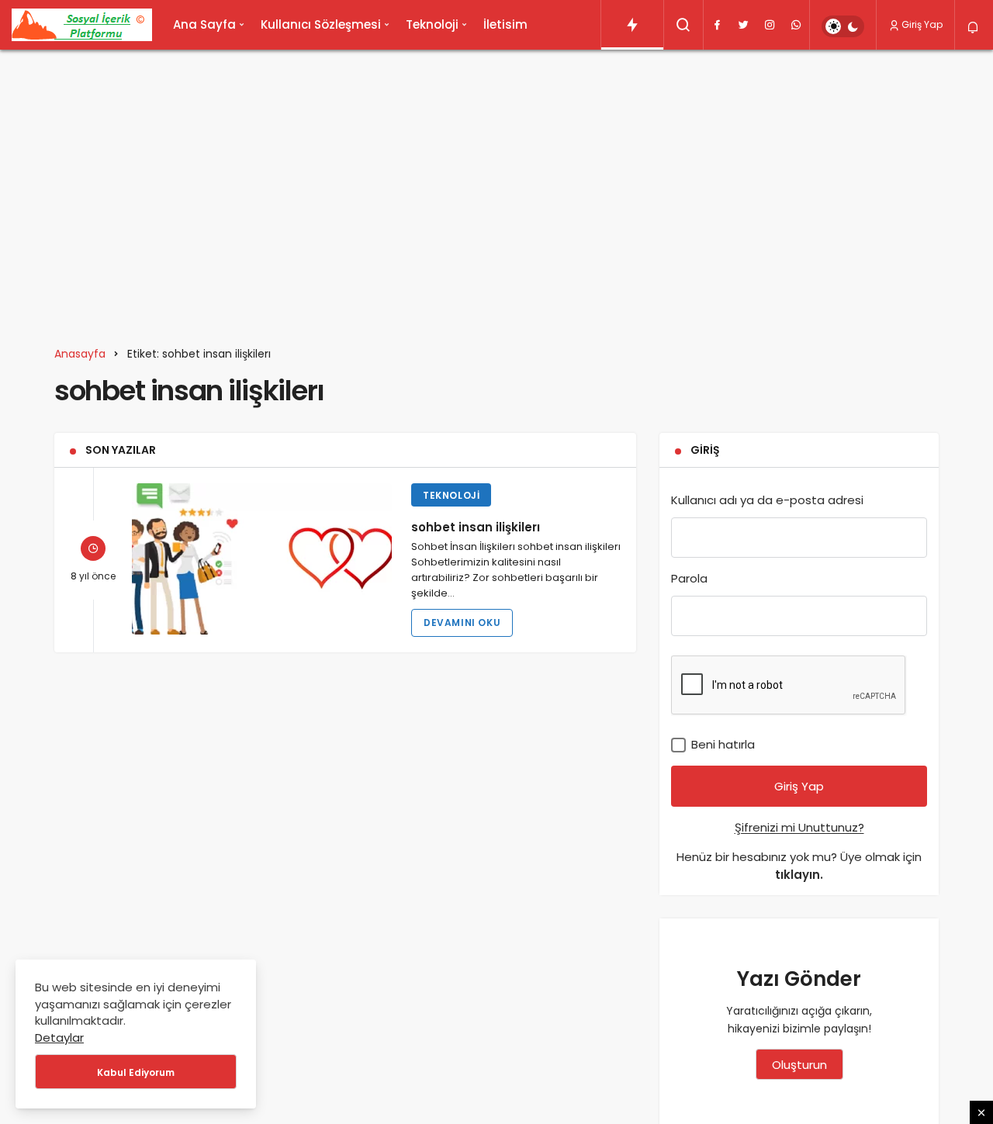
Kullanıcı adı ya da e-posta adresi (767, 500)
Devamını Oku (462, 622)
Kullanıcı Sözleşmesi (321, 24)
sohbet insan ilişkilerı (475, 526)
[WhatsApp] (796, 24)
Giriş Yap (922, 24)
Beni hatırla (721, 744)
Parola (689, 578)
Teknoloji (432, 24)
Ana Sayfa (204, 24)
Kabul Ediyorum (136, 1072)
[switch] (843, 26)
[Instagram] (769, 24)
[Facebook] (717, 24)
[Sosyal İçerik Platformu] (82, 25)
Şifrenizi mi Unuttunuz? (799, 827)
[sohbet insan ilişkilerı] (262, 559)
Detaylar (59, 1037)
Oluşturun (799, 1065)
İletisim (505, 24)
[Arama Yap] (683, 25)
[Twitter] (743, 24)
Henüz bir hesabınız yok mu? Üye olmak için (799, 866)
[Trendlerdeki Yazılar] (632, 25)
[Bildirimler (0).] (974, 27)
